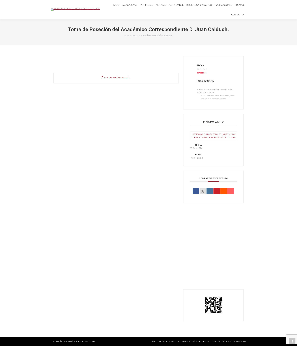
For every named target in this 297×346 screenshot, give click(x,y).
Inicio (153, 341)
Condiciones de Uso (199, 341)
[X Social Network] (203, 191)
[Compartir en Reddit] (223, 191)
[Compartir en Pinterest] (216, 191)
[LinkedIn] (210, 191)
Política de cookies (178, 341)
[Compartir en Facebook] (196, 191)
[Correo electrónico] (230, 191)
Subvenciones (239, 341)
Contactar (163, 341)
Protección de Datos (220, 341)
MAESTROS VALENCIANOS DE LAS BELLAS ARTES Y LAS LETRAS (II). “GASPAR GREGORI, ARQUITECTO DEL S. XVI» (213, 135)
